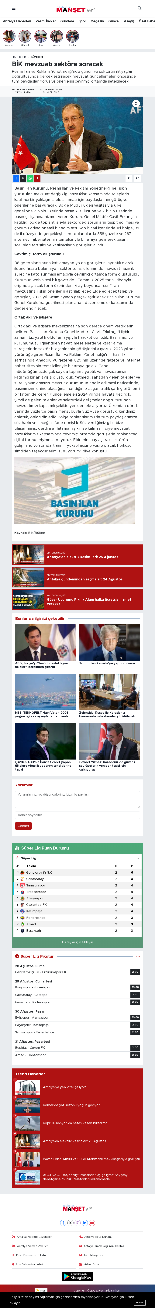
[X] (70, 1223)
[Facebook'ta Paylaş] (16, 178)
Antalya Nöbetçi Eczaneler (34, 1236)
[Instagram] (77, 1223)
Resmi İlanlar (46, 21)
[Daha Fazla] (37, 178)
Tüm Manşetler (93, 1255)
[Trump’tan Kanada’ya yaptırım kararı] (109, 642)
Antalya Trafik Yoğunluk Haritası (104, 1246)
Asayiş (129, 21)
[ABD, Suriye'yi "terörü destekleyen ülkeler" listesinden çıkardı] (45, 642)
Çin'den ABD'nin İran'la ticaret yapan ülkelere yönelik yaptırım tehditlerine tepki (43, 766)
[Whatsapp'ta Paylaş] (30, 178)
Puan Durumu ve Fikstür (31, 1255)
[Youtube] (92, 1223)
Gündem (67, 21)
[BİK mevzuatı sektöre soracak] (77, 135)
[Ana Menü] (14, 8)
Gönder (23, 826)
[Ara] (139, 8)
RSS (43, 1290)
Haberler (19, 57)
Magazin (97, 21)
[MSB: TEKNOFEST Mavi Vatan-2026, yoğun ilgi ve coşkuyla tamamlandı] (45, 691)
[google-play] (77, 1276)
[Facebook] (63, 1223)
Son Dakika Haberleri (29, 1264)
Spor (82, 21)
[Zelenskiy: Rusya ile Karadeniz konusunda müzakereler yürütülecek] (109, 691)
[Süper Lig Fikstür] (138, 956)
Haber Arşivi (91, 1264)
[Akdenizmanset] (75, 8)
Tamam (139, 1303)
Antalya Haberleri (17, 21)
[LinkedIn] (85, 1223)
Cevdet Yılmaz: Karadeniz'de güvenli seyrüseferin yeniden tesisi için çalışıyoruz (107, 766)
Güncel (113, 21)
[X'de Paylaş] (23, 178)
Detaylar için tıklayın (77, 942)
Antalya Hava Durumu (98, 1236)
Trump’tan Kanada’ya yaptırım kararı (107, 663)
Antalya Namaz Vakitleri (32, 1246)
